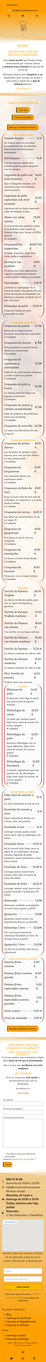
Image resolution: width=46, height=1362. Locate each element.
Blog (8, 1314)
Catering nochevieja (17, 1338)
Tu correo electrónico (12, 1109)
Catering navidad (16, 1335)
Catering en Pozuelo (17, 1325)
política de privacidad (23, 1159)
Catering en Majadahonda (21, 1321)
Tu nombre (8, 1100)
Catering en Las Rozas (18, 1318)
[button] (23, 35)
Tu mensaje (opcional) (13, 1117)
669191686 (23, 1093)
